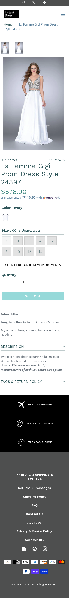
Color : (12, 208)
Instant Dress (26, 584)
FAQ (34, 505)
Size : (21, 230)
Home (8, 24)
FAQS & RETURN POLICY (21, 381)
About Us (34, 522)
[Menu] (62, 14)
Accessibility (34, 540)
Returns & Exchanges (34, 488)
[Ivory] (5, 217)
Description (12, 346)
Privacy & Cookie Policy (34, 531)
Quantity (9, 275)
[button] (33, 198)
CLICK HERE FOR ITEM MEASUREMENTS (33, 265)
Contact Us (34, 514)
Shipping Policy (34, 496)
